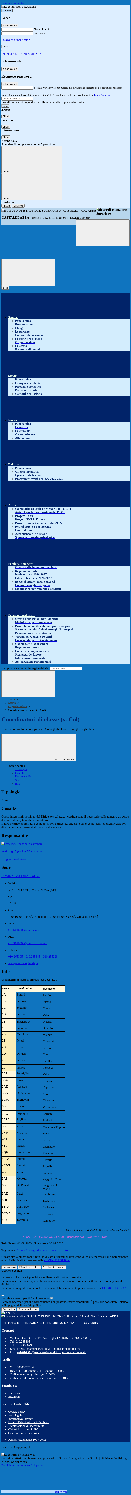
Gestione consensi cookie (24, 1433)
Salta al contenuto (12, 3)
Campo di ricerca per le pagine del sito (25, 668)
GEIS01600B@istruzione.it (25, 930)
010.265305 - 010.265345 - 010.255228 (33, 956)
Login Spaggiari (102, 95)
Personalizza (9, 1267)
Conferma (18, 206)
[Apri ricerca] (103, 232)
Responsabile (23, 776)
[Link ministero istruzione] (18, 6)
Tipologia (21, 769)
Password (40, 33)
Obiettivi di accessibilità (23, 1429)
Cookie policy (17, 1411)
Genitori (64, 1250)
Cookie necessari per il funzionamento (25, 1298)
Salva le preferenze (28, 1309)
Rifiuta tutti (29, 1267)
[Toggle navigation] (28, 272)
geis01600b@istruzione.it (50, 1348)
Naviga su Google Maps (23, 963)
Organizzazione (17, 706)
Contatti (54, 1250)
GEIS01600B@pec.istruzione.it (27, 943)
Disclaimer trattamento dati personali (24, 1465)
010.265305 (23, 1341)
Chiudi (6, 116)
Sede (18, 780)
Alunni (21, 1250)
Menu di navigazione (64, 759)
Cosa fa (19, 773)
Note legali (15, 1415)
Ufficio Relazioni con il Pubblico (28, 1422)
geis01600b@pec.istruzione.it (51, 1352)
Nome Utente (42, 29)
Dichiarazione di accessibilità (26, 1426)
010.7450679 (24, 1345)
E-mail (38, 87)
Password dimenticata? (15, 39)
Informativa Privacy (20, 1418)
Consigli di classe (37, 1250)
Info (17, 783)
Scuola (12, 702)
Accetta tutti (54, 1267)
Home (12, 699)
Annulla (6, 206)
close (5, 288)
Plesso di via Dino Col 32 (20, 876)
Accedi (7, 10)
